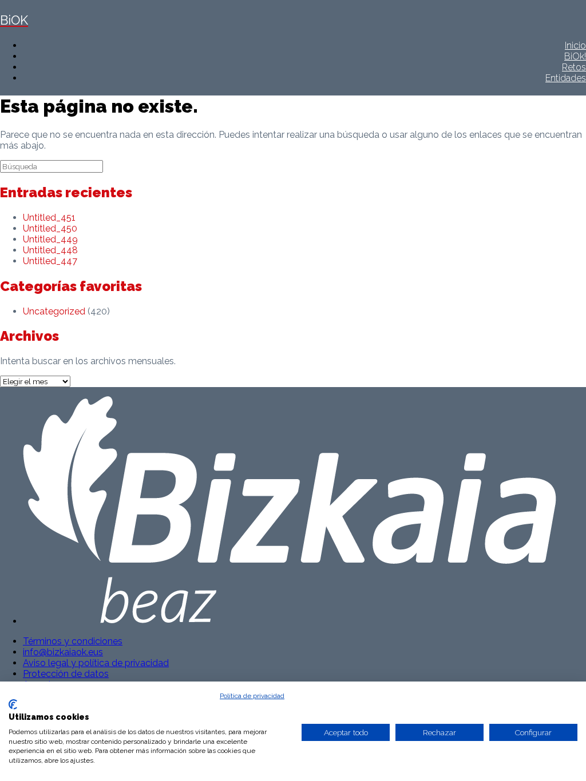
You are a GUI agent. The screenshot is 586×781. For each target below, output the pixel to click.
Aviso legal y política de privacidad (96, 663)
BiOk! (575, 56)
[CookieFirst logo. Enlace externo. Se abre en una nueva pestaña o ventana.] (13, 704)
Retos (574, 67)
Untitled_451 (49, 217)
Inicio (575, 45)
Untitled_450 (50, 228)
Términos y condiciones (72, 641)
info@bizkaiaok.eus (63, 652)
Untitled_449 (50, 239)
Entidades (565, 78)
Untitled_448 (50, 250)
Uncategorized (54, 311)
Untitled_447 (50, 261)
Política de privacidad (252, 696)
